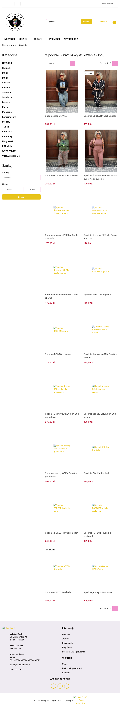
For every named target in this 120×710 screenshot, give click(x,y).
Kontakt (66, 672)
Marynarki (7, 141)
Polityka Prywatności (72, 668)
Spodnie (6, 92)
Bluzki (5, 73)
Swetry (6, 82)
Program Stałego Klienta (73, 652)
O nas (64, 664)
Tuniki (5, 126)
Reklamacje (67, 643)
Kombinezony (9, 117)
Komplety (7, 136)
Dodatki (6, 102)
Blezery (6, 121)
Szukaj (21, 197)
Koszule (6, 87)
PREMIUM (54, 39)
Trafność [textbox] (50, 63)
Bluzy (5, 78)
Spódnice (7, 97)
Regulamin (67, 647)
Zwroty (65, 639)
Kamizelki (7, 131)
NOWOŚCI (9, 39)
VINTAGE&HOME (11, 156)
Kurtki (5, 107)
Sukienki (6, 68)
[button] (68, 628)
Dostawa (66, 634)
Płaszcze (7, 112)
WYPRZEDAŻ (71, 39)
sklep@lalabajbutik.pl (20, 664)
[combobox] (60, 63)
